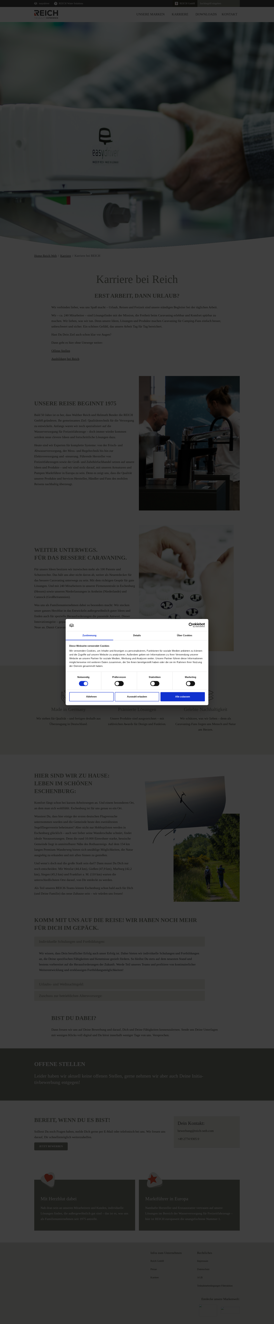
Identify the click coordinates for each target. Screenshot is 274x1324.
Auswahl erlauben (137, 696)
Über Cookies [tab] (184, 635)
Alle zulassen (182, 696)
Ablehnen (91, 696)
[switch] (119, 683)
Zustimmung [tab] (89, 635)
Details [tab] (137, 635)
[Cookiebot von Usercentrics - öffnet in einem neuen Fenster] (191, 625)
